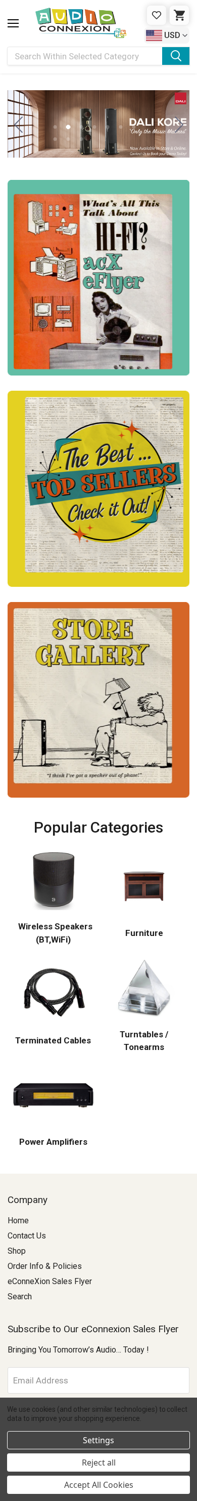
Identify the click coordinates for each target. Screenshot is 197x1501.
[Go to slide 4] (94, 127)
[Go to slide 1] (18, 124)
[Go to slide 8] (55, 139)
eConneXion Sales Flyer (50, 1281)
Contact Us (27, 1236)
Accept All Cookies (98, 1484)
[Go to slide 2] (68, 127)
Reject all (99, 1462)
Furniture (144, 933)
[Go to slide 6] (120, 127)
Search (20, 1296)
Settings (98, 1440)
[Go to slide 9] (68, 139)
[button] (98, 278)
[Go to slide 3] (179, 124)
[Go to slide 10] (81, 139)
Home (18, 1220)
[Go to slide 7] (133, 127)
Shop (17, 1251)
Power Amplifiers (53, 1142)
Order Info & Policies (45, 1266)
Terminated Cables (53, 1040)
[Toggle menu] (13, 23)
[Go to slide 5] (107, 127)
